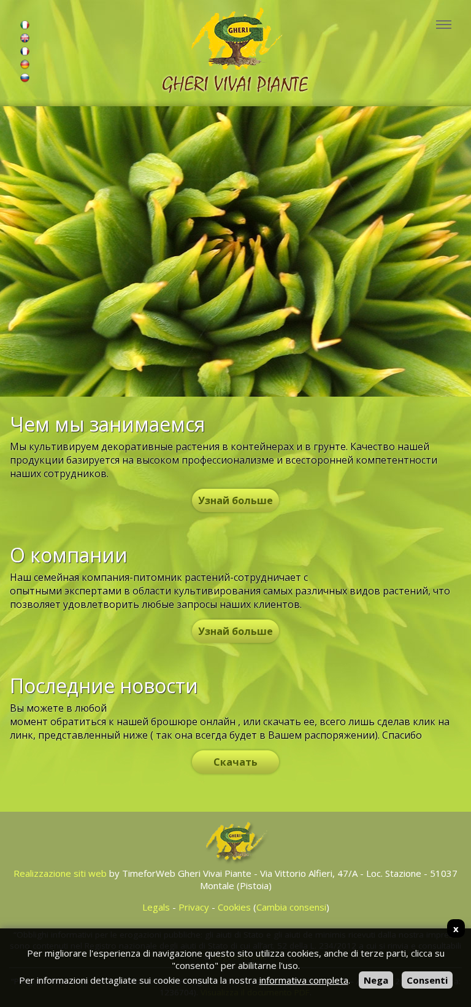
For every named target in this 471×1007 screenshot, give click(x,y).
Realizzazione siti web (60, 873)
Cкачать (235, 762)
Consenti (427, 980)
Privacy (193, 907)
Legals (156, 907)
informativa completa (303, 980)
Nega (376, 980)
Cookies (234, 907)
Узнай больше (235, 500)
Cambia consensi (291, 907)
